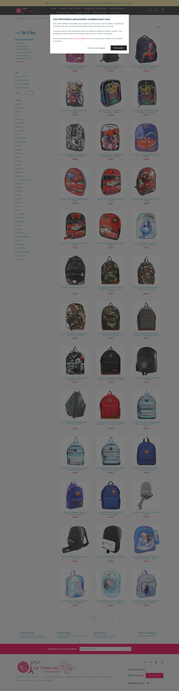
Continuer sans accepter (96, 48)
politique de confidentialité (80, 39)
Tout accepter (119, 48)
